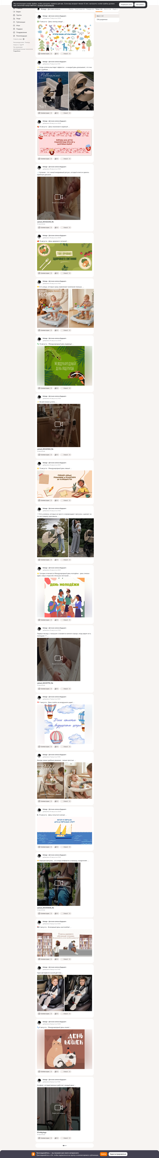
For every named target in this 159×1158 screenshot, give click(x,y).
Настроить (140, 5)
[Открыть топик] (64, 22)
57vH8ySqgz (41, 1132)
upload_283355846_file (45, 908)
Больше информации (46, 5)
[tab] (71, 9)
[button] (45, 53)
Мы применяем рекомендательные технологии (23, 49)
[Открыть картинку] (52, 91)
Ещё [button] (21, 45)
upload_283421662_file (45, 449)
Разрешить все (126, 5)
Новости (16, 45)
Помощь (27, 42)
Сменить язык (17, 39)
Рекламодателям (18, 42)
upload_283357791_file (45, 683)
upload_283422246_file (45, 222)
